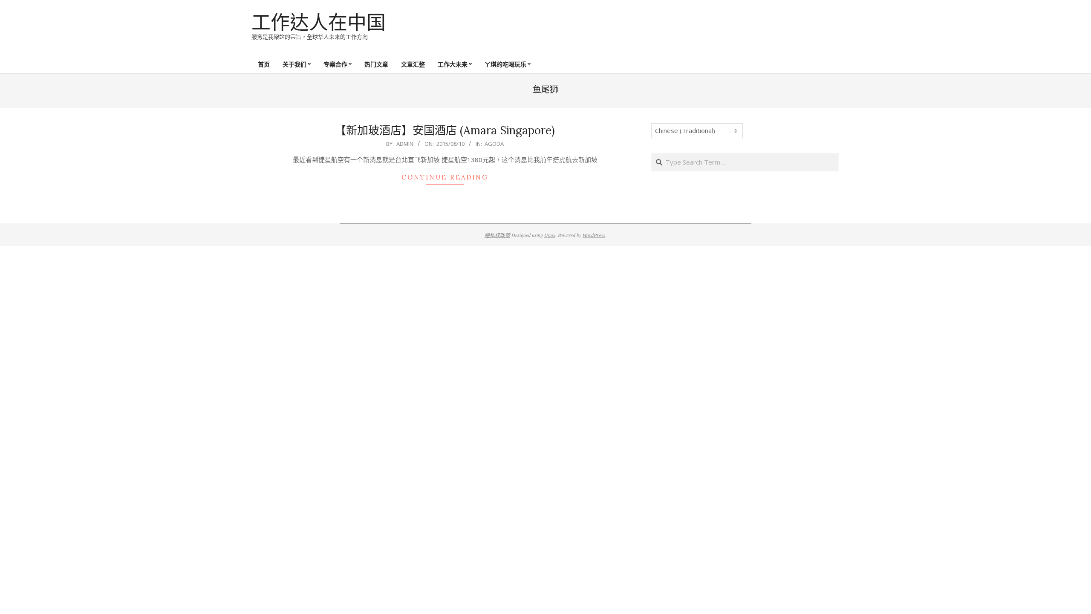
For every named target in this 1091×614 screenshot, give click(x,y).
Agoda (494, 144)
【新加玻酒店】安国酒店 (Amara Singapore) (445, 130)
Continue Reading (444, 177)
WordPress (594, 235)
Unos (549, 235)
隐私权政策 (497, 235)
